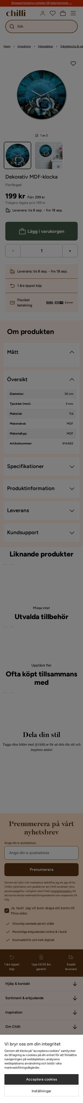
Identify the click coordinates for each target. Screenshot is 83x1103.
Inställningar (41, 1091)
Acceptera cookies (41, 1079)
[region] (41, 1069)
